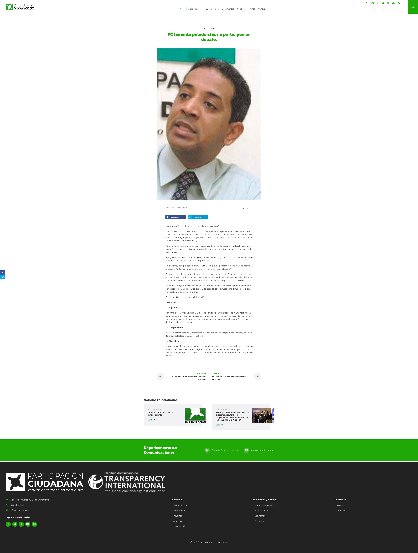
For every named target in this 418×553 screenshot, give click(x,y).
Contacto (262, 9)
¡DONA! (181, 9)
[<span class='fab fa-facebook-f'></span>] (378, 3)
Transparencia (179, 526)
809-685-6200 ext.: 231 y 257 (225, 450)
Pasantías (259, 521)
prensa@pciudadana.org (262, 450)
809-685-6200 (17, 505)
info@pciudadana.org (20, 510)
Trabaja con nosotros (264, 505)
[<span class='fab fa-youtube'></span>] (393, 3)
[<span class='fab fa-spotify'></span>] (399, 3)
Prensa (252, 9)
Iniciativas (177, 521)
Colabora (241, 9)
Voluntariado (261, 516)
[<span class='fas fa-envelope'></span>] (372, 3)
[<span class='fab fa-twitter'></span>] (383, 3)
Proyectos (177, 516)
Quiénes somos (195, 9)
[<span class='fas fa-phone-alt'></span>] (367, 3)
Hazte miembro (262, 510)
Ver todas (209, 29)
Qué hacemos (212, 9)
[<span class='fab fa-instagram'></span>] (388, 3)
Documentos (228, 9)
